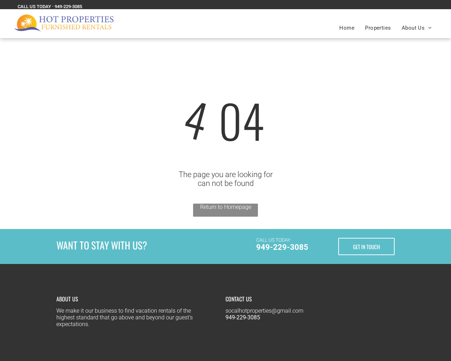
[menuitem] (347, 28)
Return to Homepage (225, 207)
